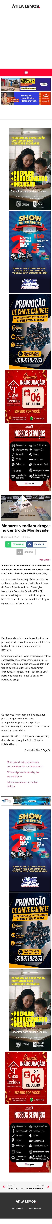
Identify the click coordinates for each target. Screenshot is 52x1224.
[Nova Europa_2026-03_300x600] (30, 292)
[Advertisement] (26, 41)
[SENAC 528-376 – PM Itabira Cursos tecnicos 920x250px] (26, 104)
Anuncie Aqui (17, 1208)
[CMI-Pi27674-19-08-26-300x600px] (30, 209)
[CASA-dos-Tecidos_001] (26, 422)
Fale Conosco (35, 1208)
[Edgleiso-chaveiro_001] (30, 368)
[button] (26, 72)
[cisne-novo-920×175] (26, 804)
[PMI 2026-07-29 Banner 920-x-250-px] (26, 90)
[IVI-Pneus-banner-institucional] (30, 490)
